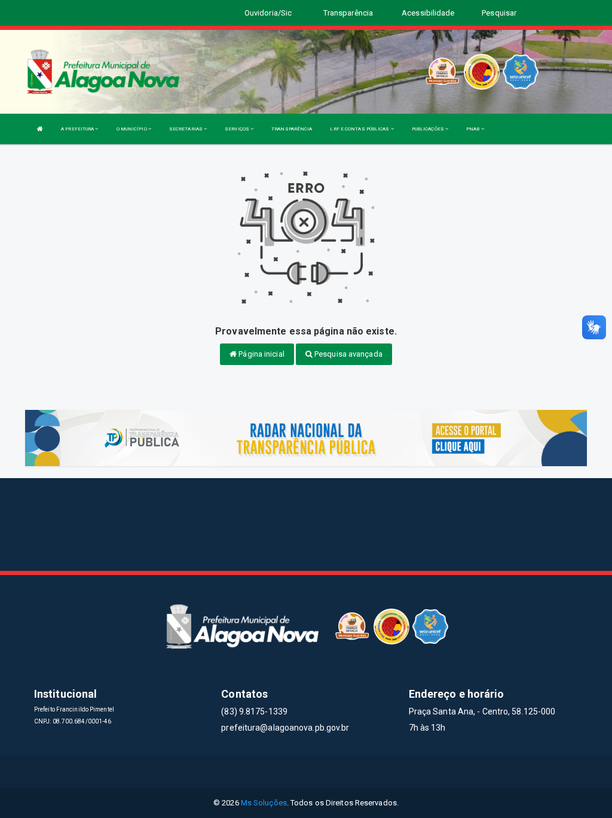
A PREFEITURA (78, 129)
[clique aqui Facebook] (263, 771)
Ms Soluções (264, 802)
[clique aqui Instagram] (349, 771)
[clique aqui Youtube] (320, 771)
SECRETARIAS (186, 129)
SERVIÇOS (237, 129)
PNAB (473, 129)
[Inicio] (40, 129)
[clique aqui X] (291, 771)
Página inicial (260, 353)
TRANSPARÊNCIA (291, 129)
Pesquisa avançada (347, 353)
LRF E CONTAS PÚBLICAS (360, 129)
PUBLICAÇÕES (428, 129)
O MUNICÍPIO (132, 129)
